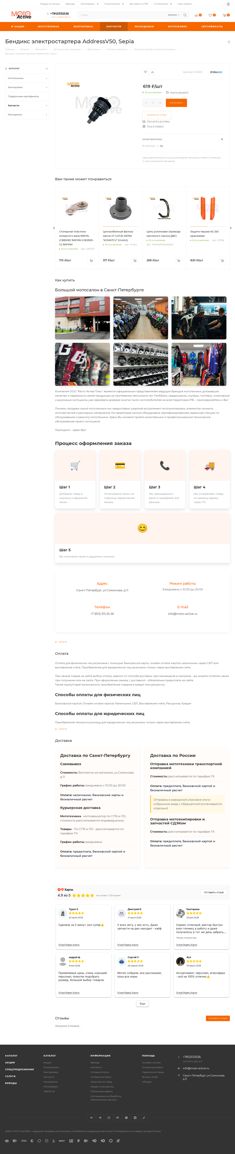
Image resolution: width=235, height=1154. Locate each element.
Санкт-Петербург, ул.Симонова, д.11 (102, 590)
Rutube (117, 1117)
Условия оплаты (99, 1072)
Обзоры (146, 1081)
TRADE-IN (49, 1091)
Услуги (10, 1076)
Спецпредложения (19, 1069)
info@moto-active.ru (182, 613)
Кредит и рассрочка (102, 1086)
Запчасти (49, 1077)
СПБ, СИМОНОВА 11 (61, 17)
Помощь (148, 1055)
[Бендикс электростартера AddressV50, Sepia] (99, 105)
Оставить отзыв (214, 892)
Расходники (51, 1081)
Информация (100, 1055)
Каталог (11, 1055)
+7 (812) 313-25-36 (102, 613)
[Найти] (185, 15)
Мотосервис (51, 1086)
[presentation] (54, 228)
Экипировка (51, 1072)
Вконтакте (91, 1117)
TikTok (144, 1117)
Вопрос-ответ (150, 1077)
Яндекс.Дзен (135, 1117)
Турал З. (74, 909)
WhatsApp (126, 1117)
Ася (188, 957)
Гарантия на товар (101, 1081)
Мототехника (51, 1067)
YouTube (109, 1117)
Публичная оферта (101, 1091)
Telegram (100, 1117)
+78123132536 (59, 13)
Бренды (11, 1083)
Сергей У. (133, 957)
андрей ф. (75, 957)
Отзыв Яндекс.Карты (68, 944)
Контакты (96, 1067)
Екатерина (192, 909)
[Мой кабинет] (228, 4)
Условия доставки (100, 1077)
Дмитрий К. (135, 909)
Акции (10, 1062)
